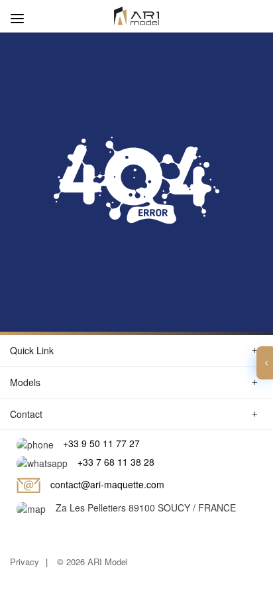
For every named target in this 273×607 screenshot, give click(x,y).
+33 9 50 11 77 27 (101, 443)
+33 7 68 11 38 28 (116, 461)
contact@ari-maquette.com (107, 484)
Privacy (24, 561)
